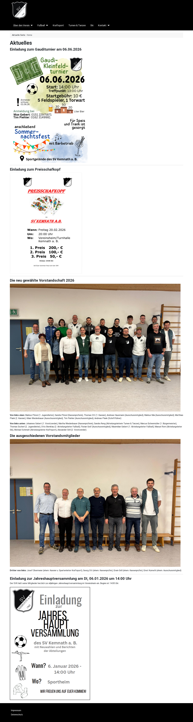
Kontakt (102, 25)
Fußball (41, 25)
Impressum (16, 710)
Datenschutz (17, 714)
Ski (91, 25)
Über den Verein (21, 25)
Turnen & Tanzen (77, 25)
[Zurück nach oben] (188, 717)
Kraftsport (58, 25)
